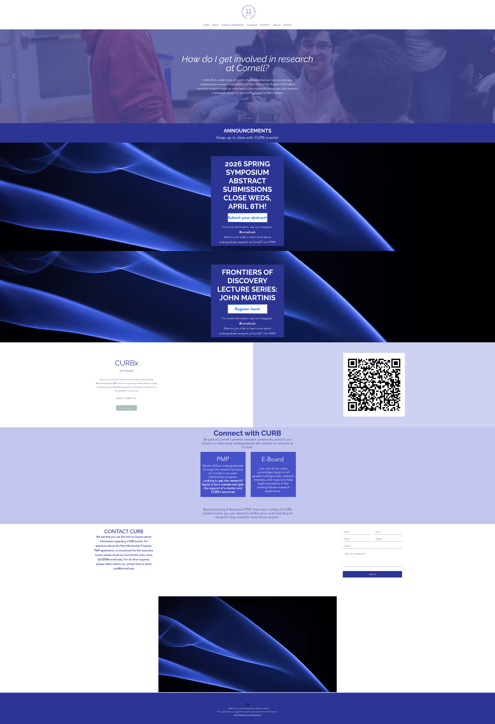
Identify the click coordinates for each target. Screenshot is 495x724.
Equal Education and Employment (247, 715)
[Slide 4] (251, 118)
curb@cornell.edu (123, 568)
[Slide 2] (246, 118)
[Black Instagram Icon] (247, 704)
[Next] (480, 76)
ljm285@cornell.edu (110, 559)
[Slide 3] (248, 118)
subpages (237, 87)
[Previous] (14, 76)
